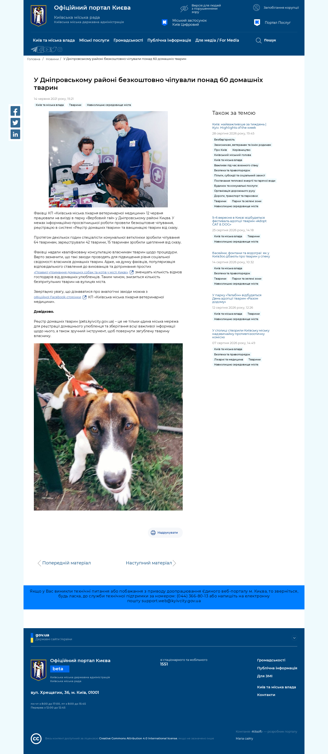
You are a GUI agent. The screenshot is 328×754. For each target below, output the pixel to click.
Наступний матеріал (149, 563)
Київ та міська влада (276, 687)
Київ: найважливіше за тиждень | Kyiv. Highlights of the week (239, 125)
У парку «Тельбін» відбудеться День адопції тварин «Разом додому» (236, 298)
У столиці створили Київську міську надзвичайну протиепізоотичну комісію (240, 333)
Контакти (266, 695)
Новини (52, 59)
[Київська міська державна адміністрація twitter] (53, 49)
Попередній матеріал (66, 563)
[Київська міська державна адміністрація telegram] (34, 49)
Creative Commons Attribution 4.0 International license (138, 738)
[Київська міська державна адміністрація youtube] (47, 49)
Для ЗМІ (265, 676)
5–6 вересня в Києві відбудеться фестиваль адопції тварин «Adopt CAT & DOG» (239, 221)
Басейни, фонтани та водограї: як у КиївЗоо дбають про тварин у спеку (241, 254)
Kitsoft (257, 731)
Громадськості (271, 660)
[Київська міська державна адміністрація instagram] (60, 49)
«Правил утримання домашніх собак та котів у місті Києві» (81, 272)
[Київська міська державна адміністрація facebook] (40, 49)
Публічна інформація (277, 668)
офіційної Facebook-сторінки (57, 297)
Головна (33, 59)
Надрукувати (168, 532)
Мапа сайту (244, 738)
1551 (164, 664)
